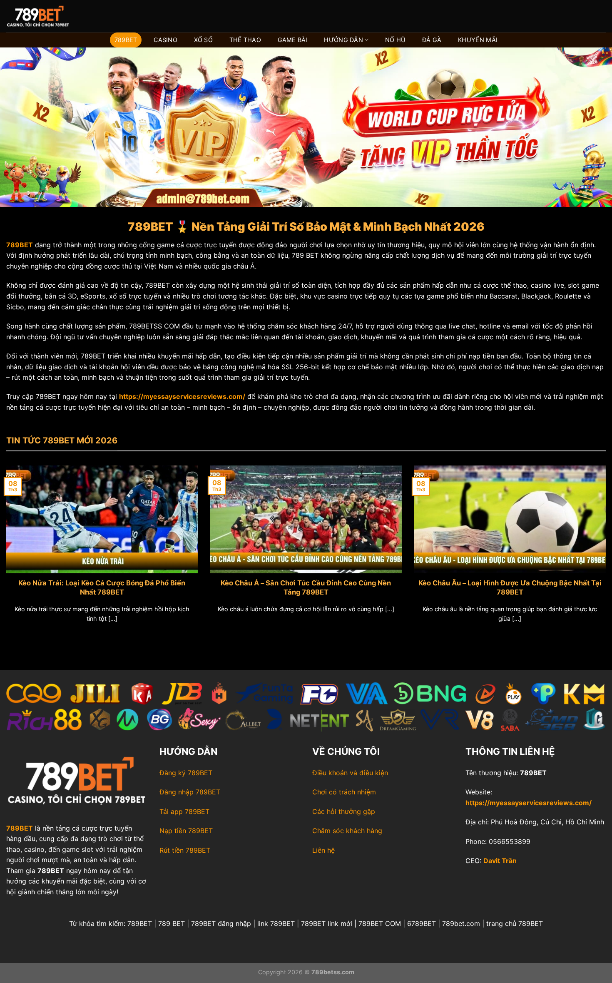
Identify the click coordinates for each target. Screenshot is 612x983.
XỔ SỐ (203, 39)
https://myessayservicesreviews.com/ (528, 803)
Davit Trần (500, 860)
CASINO (165, 39)
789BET (125, 39)
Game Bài (293, 39)
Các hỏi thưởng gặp (343, 811)
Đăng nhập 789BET (189, 792)
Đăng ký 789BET (185, 773)
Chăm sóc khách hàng (347, 830)
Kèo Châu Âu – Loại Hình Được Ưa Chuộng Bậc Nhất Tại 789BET (510, 587)
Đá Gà (431, 39)
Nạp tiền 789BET (186, 830)
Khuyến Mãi (478, 39)
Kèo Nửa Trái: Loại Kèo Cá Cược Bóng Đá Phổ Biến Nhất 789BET (101, 587)
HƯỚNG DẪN (343, 39)
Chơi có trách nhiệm (344, 792)
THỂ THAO (245, 39)
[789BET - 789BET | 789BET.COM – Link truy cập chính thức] (48, 16)
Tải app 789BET (184, 811)
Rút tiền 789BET (184, 850)
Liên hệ (323, 850)
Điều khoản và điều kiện (350, 773)
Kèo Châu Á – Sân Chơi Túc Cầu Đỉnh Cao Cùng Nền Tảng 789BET (306, 587)
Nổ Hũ (395, 39)
